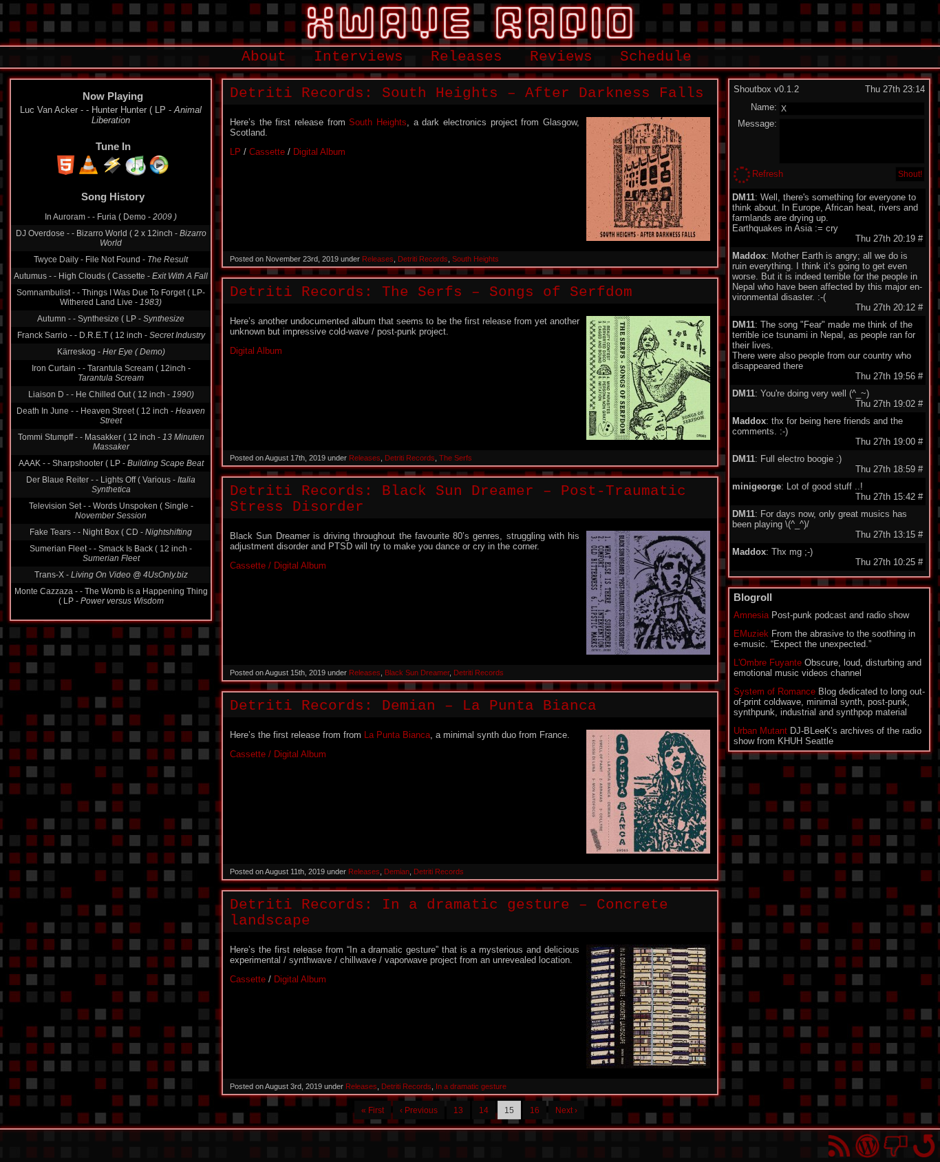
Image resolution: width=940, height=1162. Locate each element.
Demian (396, 871)
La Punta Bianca (397, 735)
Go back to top (924, 1146)
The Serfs (455, 458)
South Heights (378, 122)
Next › (566, 1110)
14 (484, 1110)
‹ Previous (419, 1110)
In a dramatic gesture (471, 1086)
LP (235, 152)
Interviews (358, 57)
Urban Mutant (760, 731)
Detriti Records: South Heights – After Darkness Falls (467, 93)
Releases (466, 57)
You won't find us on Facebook (896, 1146)
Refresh (767, 174)
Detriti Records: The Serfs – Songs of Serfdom (431, 292)
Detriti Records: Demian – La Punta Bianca (413, 706)
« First (372, 1110)
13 (458, 1110)
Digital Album (319, 152)
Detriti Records (423, 259)
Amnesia (751, 615)
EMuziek (751, 633)
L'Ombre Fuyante (768, 662)
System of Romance (774, 691)
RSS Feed (839, 1146)
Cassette (267, 152)
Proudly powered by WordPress (867, 1146)
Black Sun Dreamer (417, 672)
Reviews (561, 57)
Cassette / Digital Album (278, 565)
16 (535, 1110)
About (264, 57)
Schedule (656, 57)
